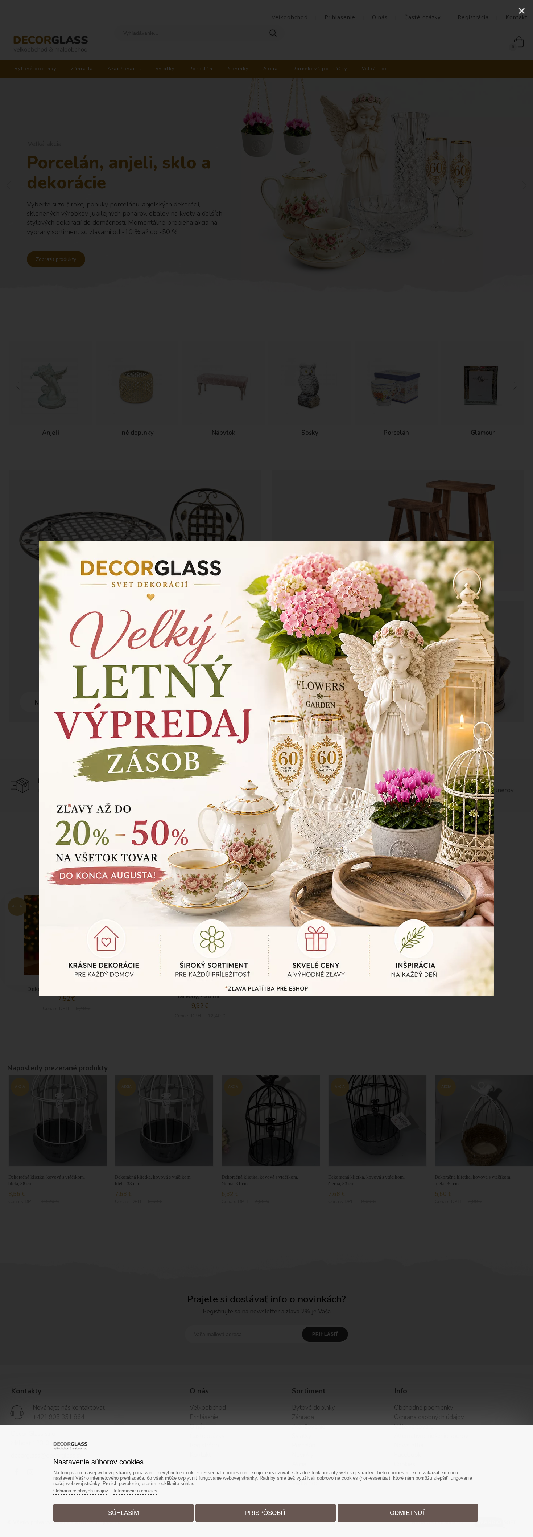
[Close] (522, 11)
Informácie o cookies (135, 1490)
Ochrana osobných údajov (80, 1490)
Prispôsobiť (265, 1512)
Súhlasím (123, 1512)
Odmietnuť (408, 1512)
